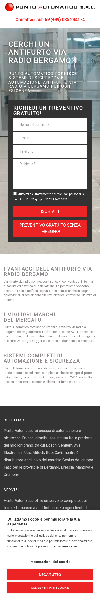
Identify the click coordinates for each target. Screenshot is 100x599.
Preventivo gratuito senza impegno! (50, 228)
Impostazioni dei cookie (50, 562)
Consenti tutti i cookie (50, 587)
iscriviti (50, 211)
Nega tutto (50, 575)
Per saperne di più (64, 546)
